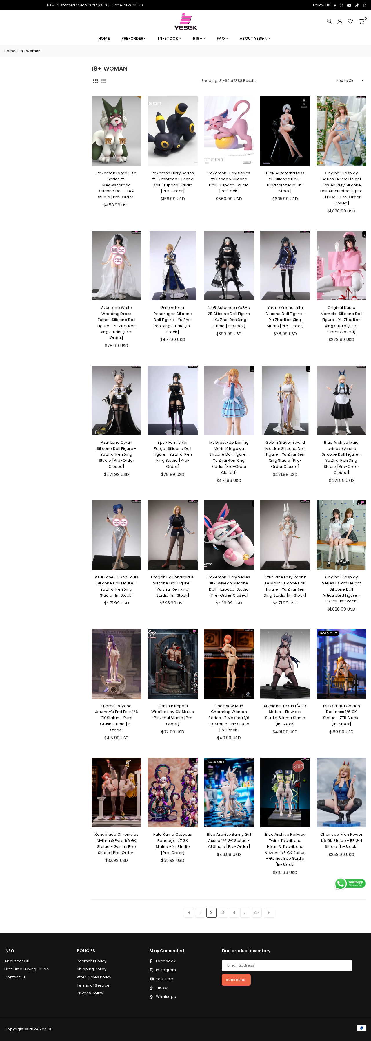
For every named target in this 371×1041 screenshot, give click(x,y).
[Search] (329, 21)
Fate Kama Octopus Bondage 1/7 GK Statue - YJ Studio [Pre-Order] (172, 843)
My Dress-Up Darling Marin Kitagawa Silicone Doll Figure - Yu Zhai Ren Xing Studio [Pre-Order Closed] (229, 457)
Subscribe (236, 980)
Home (104, 38)
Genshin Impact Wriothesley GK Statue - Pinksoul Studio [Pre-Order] (173, 715)
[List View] (103, 81)
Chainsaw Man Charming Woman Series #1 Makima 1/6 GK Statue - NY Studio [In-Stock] (228, 718)
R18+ (197, 38)
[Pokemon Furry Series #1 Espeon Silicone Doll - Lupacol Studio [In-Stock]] (229, 131)
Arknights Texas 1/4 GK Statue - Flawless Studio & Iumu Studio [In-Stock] (285, 715)
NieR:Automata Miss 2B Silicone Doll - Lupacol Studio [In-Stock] (285, 182)
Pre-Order (132, 38)
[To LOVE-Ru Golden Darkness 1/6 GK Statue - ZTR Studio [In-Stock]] (341, 664)
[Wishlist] (350, 21)
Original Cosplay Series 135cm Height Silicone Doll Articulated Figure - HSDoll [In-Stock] (341, 589)
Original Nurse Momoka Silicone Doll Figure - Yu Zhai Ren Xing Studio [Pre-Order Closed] (341, 319)
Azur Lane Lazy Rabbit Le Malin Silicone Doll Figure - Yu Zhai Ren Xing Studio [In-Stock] (285, 586)
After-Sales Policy (94, 977)
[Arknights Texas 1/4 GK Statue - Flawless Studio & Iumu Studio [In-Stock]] (285, 664)
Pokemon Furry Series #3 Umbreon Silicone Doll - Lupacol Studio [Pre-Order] (173, 182)
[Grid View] (95, 81)
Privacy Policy (90, 993)
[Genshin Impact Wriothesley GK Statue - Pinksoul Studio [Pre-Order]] (173, 664)
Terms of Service (93, 985)
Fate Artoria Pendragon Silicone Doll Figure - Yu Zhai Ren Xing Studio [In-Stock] (173, 319)
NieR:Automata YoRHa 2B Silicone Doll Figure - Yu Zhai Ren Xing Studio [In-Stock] (229, 316)
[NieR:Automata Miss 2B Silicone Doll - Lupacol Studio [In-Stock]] (285, 131)
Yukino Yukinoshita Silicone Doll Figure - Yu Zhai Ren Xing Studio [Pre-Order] (285, 316)
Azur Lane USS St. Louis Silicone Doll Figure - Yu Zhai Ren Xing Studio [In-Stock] (116, 586)
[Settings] (339, 21)
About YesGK (253, 38)
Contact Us (15, 977)
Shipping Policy (91, 969)
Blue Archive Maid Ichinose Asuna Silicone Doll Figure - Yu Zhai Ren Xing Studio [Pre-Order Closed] (341, 457)
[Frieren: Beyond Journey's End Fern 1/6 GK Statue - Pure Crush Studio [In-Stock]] (116, 664)
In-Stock (168, 38)
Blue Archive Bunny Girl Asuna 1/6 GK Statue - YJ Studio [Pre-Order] (229, 840)
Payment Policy (92, 961)
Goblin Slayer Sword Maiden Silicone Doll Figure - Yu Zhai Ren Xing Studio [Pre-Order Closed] (285, 454)
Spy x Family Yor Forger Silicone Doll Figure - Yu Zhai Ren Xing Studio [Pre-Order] (173, 454)
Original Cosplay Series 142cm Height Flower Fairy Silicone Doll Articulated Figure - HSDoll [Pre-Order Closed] (341, 188)
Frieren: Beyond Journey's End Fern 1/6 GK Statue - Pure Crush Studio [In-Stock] (116, 718)
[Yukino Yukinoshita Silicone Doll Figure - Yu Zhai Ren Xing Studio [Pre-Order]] (285, 266)
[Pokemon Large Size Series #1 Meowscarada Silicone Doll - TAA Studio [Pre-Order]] (116, 131)
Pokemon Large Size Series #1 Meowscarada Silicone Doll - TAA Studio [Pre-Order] (117, 185)
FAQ (221, 38)
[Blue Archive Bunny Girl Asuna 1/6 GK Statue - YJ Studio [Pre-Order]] (229, 792)
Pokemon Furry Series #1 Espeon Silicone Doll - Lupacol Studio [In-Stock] (229, 182)
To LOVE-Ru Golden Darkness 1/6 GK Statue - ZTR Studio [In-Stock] (341, 715)
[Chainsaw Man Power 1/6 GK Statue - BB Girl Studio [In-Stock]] (341, 792)
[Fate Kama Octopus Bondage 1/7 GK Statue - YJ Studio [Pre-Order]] (173, 792)
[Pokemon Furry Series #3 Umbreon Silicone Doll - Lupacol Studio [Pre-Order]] (173, 131)
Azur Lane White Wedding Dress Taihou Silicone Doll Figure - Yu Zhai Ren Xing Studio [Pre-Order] (116, 322)
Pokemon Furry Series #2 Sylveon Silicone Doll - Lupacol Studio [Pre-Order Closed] (229, 586)
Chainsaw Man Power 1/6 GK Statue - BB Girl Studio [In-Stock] (341, 840)
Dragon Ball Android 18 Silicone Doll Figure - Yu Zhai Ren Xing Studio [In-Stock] (173, 586)
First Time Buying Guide (26, 969)
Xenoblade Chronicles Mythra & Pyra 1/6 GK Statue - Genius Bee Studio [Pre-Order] (116, 843)
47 (257, 912)
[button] (361, 21)
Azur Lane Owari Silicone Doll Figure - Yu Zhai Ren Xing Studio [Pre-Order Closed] (117, 454)
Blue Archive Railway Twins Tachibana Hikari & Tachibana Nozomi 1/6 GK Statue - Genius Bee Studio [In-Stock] (285, 849)
